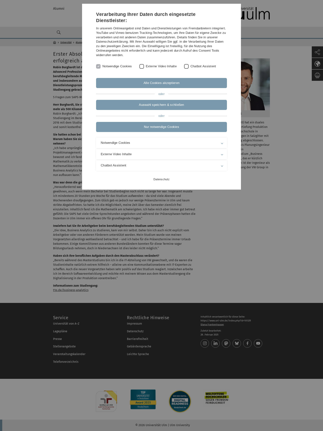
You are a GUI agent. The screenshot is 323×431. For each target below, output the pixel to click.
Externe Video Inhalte (161, 66)
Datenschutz (161, 179)
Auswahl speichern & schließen (161, 105)
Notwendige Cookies (117, 66)
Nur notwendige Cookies (161, 127)
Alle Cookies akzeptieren (161, 83)
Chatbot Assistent (203, 66)
